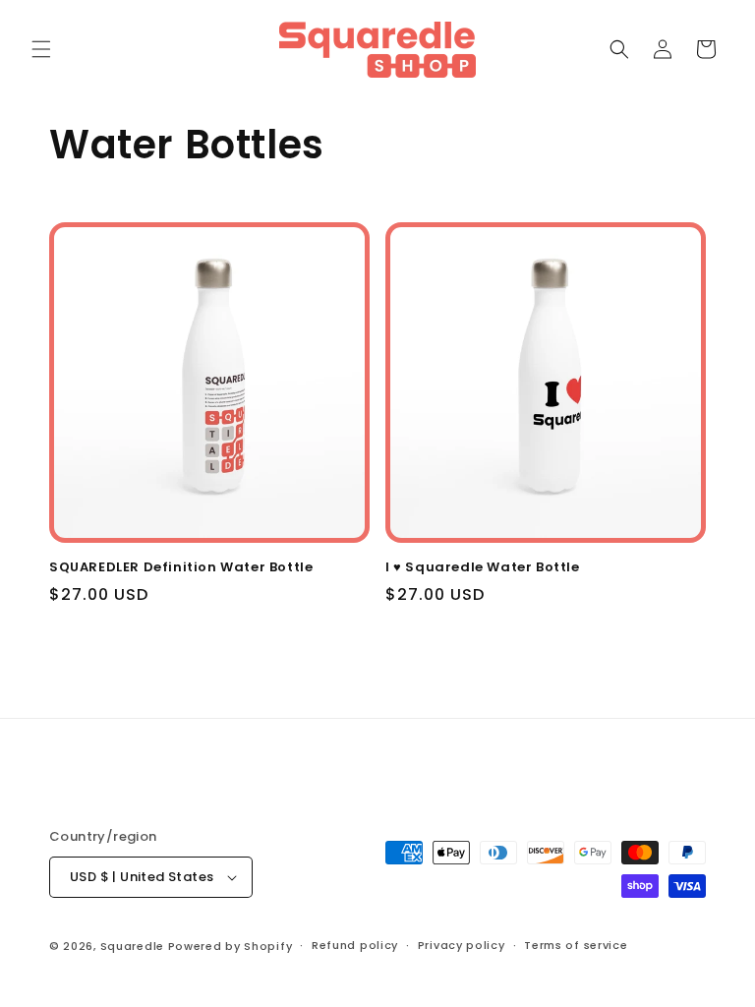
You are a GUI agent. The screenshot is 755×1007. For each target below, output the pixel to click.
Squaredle (132, 946)
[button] (41, 49)
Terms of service (575, 945)
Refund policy (355, 945)
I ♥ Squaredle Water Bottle (482, 568)
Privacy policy (461, 945)
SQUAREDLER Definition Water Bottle (181, 568)
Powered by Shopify (230, 946)
